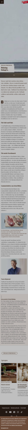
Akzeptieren (4, 428)
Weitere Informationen (17, 425)
